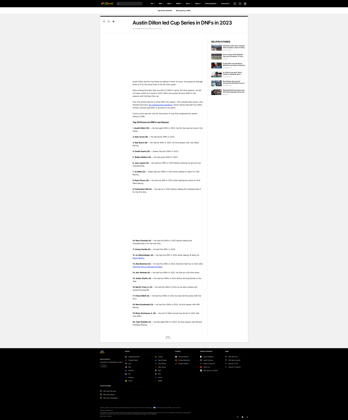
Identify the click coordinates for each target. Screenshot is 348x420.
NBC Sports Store (127, 407)
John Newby (137, 28)
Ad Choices (141, 407)
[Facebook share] (104, 21)
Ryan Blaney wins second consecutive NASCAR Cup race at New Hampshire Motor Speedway (233, 82)
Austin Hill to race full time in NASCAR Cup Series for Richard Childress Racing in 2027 (233, 64)
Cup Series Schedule (165, 10)
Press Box (135, 407)
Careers (107, 407)
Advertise (102, 407)
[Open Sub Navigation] (154, 3)
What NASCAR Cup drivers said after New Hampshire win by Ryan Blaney (234, 91)
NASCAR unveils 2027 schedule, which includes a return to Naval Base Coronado (234, 46)
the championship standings (160, 105)
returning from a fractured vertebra (147, 267)
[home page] (107, 3)
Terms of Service (177, 407)
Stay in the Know (105, 359)
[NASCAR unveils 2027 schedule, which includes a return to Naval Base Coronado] (216, 48)
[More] (235, 3)
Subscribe (103, 366)
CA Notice (169, 407)
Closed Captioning (114, 407)
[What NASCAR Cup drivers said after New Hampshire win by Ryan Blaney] (216, 92)
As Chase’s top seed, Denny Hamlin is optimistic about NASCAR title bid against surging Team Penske (234, 73)
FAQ (121, 407)
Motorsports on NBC (183, 10)
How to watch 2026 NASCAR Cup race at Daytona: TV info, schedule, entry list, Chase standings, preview (233, 55)
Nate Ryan (225, 59)
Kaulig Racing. (139, 258)
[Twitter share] (109, 21)
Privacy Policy (148, 407)
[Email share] (113, 21)
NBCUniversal (109, 410)
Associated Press (227, 50)
